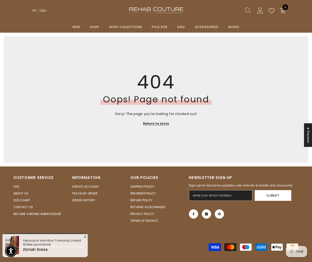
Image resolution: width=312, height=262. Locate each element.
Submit (272, 195)
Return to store (156, 123)
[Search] (230, 11)
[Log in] (260, 11)
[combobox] (226, 10)
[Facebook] (193, 214)
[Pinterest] (219, 214)
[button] (11, 251)
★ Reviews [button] (308, 135)
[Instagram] (206, 214)
